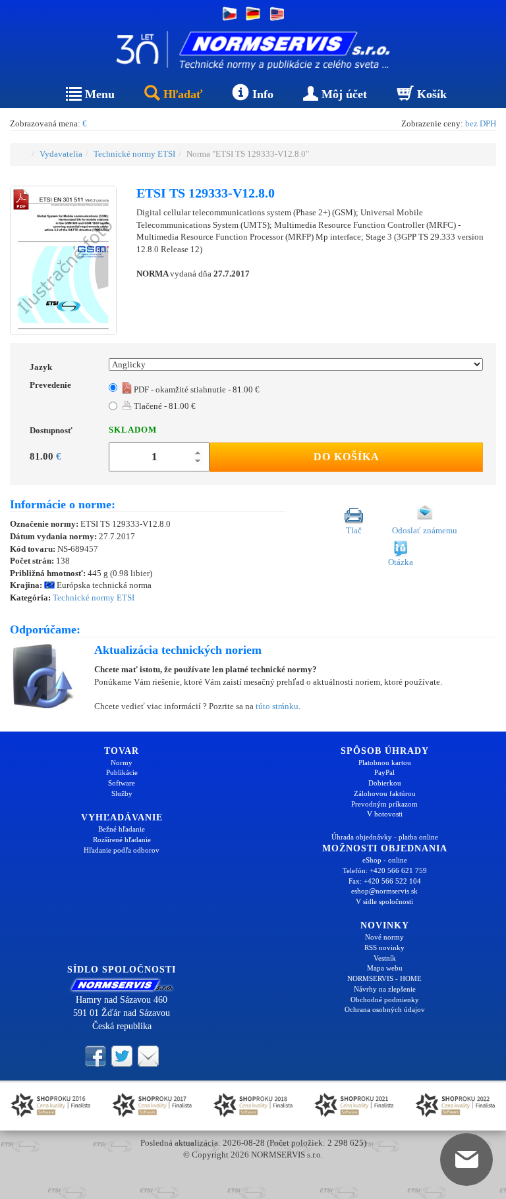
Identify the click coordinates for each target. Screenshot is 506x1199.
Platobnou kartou (384, 762)
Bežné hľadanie (121, 829)
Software (121, 783)
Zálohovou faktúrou (385, 793)
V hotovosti (385, 814)
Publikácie (122, 772)
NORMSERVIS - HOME (384, 978)
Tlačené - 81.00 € (164, 406)
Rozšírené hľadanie (122, 839)
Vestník (385, 958)
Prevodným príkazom (384, 804)
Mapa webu (385, 968)
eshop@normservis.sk (384, 891)
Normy (121, 762)
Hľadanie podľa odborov (121, 850)
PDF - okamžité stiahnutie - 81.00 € (196, 389)
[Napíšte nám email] (148, 1055)
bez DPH (480, 123)
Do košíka (347, 456)
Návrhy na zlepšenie (385, 989)
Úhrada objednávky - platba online (384, 837)
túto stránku (277, 706)
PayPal (384, 772)
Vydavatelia (61, 154)
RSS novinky (384, 947)
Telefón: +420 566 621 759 (385, 870)
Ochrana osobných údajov (385, 1009)
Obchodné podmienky (385, 999)
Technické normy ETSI (134, 154)
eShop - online (384, 860)
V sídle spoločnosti (384, 901)
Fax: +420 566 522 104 (385, 881)
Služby (121, 793)
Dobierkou (384, 783)
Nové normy (384, 937)
